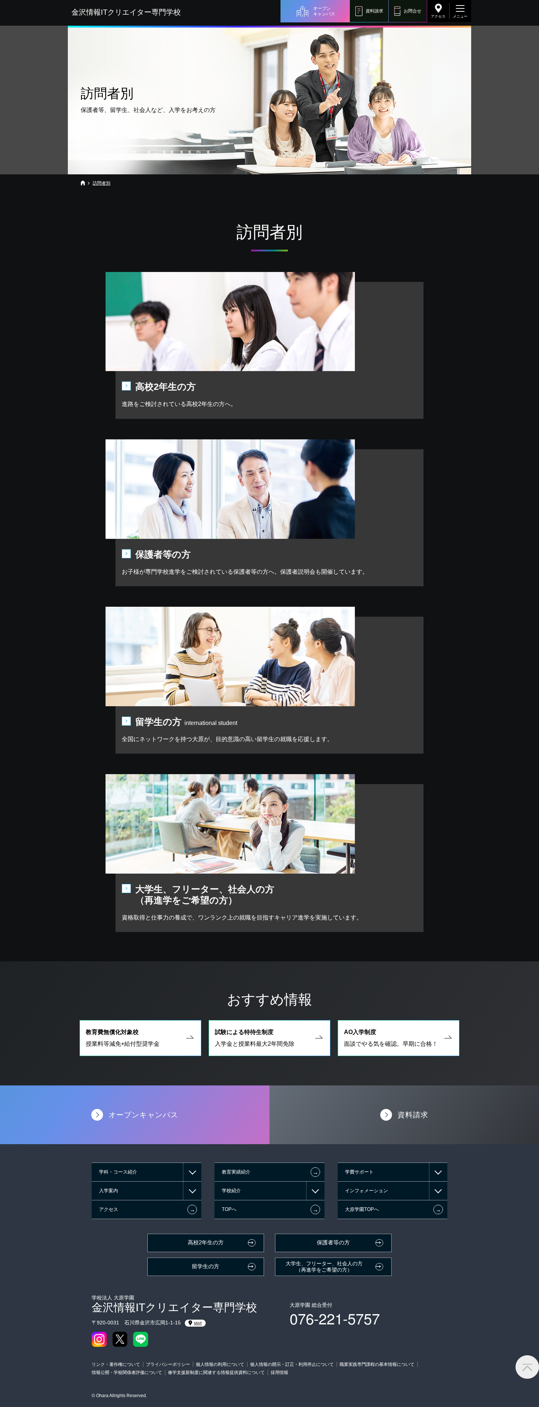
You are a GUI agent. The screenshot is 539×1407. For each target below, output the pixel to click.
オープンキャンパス (324, 11)
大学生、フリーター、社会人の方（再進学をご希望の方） (324, 1267)
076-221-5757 (335, 1318)
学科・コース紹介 (118, 1172)
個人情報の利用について (220, 1364)
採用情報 (279, 1372)
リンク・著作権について (116, 1364)
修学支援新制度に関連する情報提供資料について (216, 1372)
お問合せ (412, 11)
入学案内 (108, 1190)
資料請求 (374, 11)
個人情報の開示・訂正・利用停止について (292, 1364)
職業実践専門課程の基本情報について (377, 1364)
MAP (198, 1323)
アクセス (438, 16)
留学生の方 (205, 1266)
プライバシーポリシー (168, 1364)
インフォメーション (366, 1190)
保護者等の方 (333, 1242)
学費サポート (359, 1172)
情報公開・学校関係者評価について (127, 1372)
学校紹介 (231, 1190)
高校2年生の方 (206, 1242)
